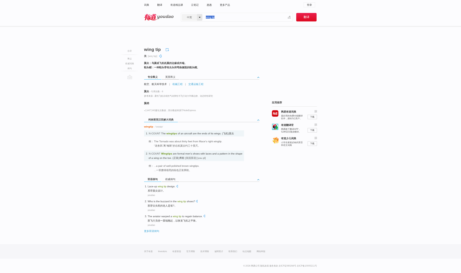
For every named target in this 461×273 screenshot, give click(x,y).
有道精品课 (176, 4)
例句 (129, 68)
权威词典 (129, 63)
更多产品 (225, 4)
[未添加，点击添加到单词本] (168, 49)
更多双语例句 (151, 231)
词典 (146, 4)
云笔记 (195, 4)
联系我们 (233, 251)
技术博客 (204, 251)
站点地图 (247, 251)
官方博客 (190, 251)
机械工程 (178, 84)
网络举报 (261, 251)
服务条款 (273, 266)
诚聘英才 (218, 251)
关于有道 (148, 251)
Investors (162, 251)
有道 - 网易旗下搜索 (159, 17)
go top (129, 77)
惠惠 (209, 4)
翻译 (159, 4)
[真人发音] (160, 56)
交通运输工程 (195, 84)
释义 (129, 58)
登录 (309, 4)
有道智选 (176, 251)
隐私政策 (264, 266)
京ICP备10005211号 (307, 266)
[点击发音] (177, 187)
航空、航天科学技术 (155, 84)
